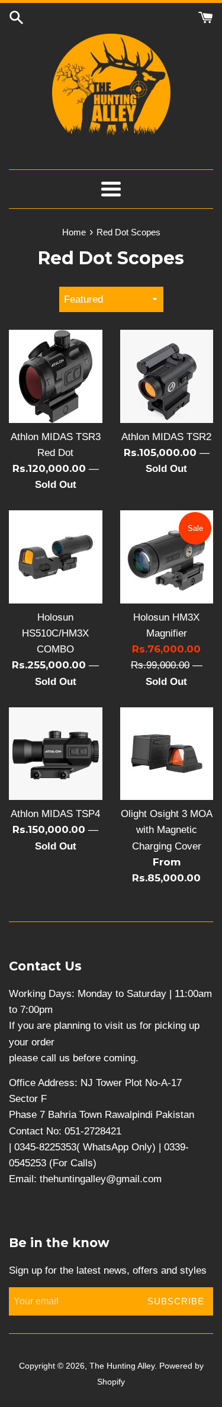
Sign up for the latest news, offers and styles (108, 1270)
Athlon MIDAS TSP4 (55, 813)
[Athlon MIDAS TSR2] (167, 376)
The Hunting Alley (122, 1366)
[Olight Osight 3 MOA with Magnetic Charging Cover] (167, 754)
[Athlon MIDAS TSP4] (55, 754)
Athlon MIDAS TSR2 (166, 436)
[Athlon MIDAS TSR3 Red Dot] (55, 376)
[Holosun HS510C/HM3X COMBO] (55, 557)
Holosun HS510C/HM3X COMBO (55, 633)
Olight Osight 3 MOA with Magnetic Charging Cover (167, 829)
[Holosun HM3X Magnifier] (167, 557)
